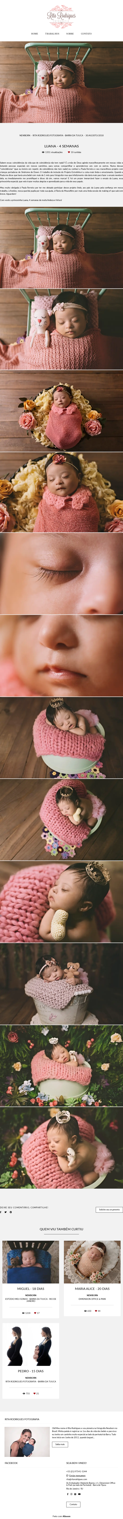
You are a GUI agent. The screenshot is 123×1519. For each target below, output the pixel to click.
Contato (73, 1505)
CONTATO (86, 34)
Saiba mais (60, 1444)
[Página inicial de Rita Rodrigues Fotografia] (61, 15)
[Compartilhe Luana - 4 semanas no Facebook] (0, 1212)
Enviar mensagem (77, 1476)
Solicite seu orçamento (109, 1210)
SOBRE (70, 34)
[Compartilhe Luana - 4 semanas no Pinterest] (11, 1212)
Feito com (61, 1516)
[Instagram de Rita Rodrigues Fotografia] (71, 1494)
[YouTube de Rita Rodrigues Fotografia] (79, 1494)
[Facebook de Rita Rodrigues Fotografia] (67, 1494)
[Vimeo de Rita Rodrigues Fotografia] (75, 1494)
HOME (34, 34)
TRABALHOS (52, 34)
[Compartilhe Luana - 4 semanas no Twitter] (5, 1212)
